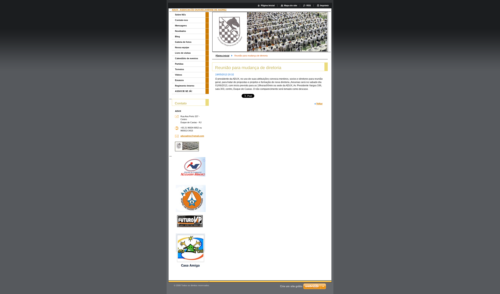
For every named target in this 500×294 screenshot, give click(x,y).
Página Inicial (268, 5)
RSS (308, 5)
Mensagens (181, 25)
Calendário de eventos (186, 58)
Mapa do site (290, 5)
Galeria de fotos (183, 42)
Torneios (179, 69)
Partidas (179, 64)
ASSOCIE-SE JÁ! (183, 91)
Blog (177, 36)
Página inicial (222, 55)
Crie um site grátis (291, 286)
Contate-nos (181, 20)
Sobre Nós (180, 14)
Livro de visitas (183, 53)
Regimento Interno (184, 86)
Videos (178, 75)
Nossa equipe (182, 47)
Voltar (319, 103)
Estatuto (179, 80)
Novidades (180, 31)
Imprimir (324, 5)
